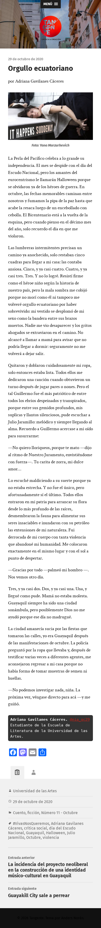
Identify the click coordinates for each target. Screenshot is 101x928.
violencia (51, 837)
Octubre (33, 837)
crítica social (35, 828)
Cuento (19, 812)
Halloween (55, 832)
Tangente (36, 918)
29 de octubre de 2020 (32, 801)
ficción (33, 812)
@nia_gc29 (80, 719)
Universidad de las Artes (35, 791)
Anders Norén (72, 918)
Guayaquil (35, 832)
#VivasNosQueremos (31, 823)
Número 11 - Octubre (59, 812)
